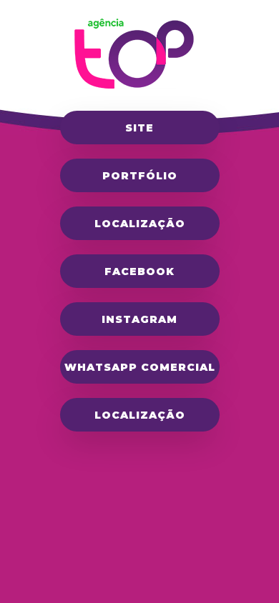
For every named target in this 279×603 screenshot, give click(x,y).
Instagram (139, 319)
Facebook (139, 271)
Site (139, 127)
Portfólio (139, 175)
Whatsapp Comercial (139, 367)
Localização (139, 223)
